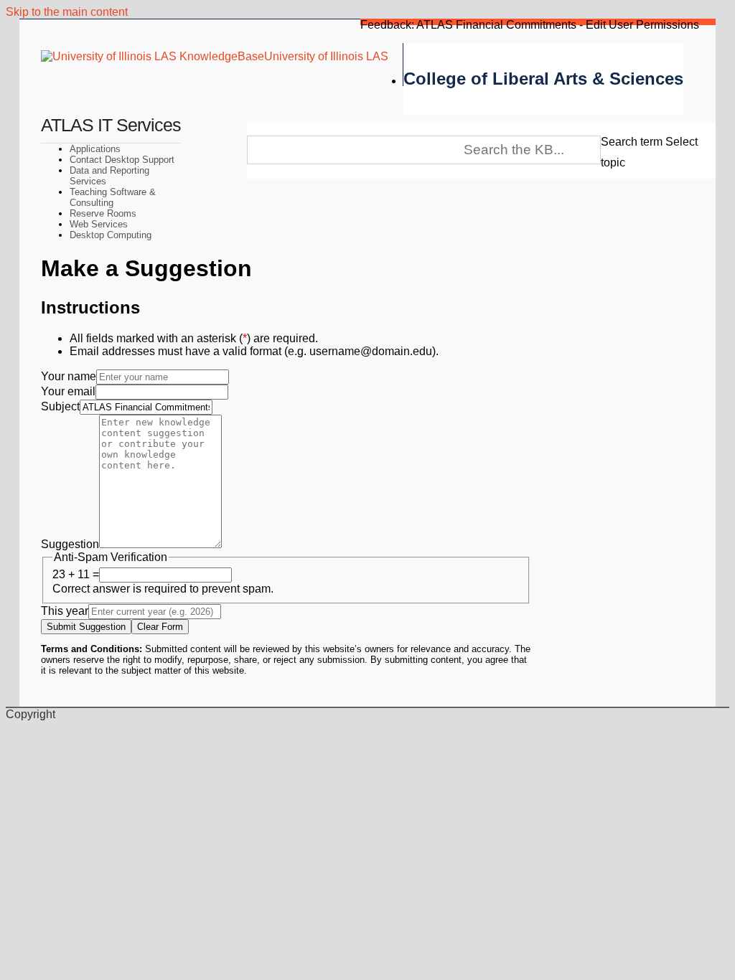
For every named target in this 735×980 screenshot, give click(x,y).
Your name (68, 376)
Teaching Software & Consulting (113, 197)
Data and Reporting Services (109, 176)
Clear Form (160, 626)
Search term (632, 142)
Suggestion (70, 544)
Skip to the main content (67, 12)
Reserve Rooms (103, 213)
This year (64, 611)
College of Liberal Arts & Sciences (543, 78)
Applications (95, 148)
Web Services (99, 224)
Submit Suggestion (86, 626)
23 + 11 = (75, 574)
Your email (68, 391)
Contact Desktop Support (122, 159)
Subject (60, 406)
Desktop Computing (110, 235)
